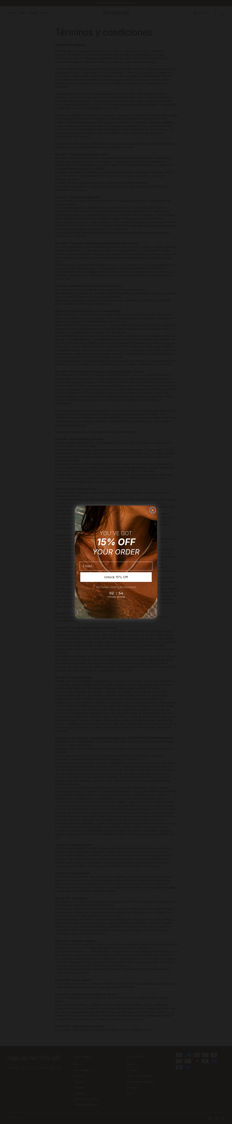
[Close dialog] (152, 510)
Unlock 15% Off (116, 577)
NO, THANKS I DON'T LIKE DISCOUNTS (116, 587)
